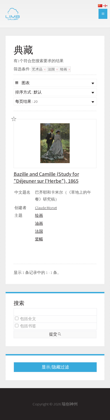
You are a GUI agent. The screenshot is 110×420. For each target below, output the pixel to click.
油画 (39, 223)
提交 (53, 334)
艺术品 (37, 69)
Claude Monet (46, 207)
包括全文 (28, 318)
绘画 (64, 69)
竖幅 (39, 239)
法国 (52, 69)
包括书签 (28, 326)
